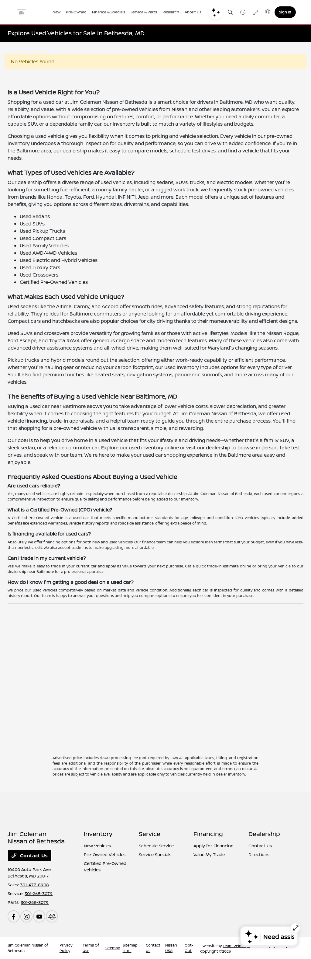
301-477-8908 (34, 885)
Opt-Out (189, 948)
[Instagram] (26, 916)
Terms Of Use (91, 948)
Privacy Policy (66, 948)
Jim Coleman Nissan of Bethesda (28, 948)
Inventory (98, 834)
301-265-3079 (39, 893)
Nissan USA (171, 948)
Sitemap (112, 947)
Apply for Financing (213, 846)
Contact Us (33, 855)
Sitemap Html (130, 948)
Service (149, 834)
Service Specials (155, 854)
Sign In (285, 12)
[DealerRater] (52, 916)
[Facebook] (14, 916)
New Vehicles (97, 846)
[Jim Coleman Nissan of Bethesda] (30, 12)
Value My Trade (209, 854)
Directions (258, 854)
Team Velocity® (236, 945)
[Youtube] (39, 916)
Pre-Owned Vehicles (104, 854)
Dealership (264, 834)
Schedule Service (156, 846)
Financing (208, 834)
